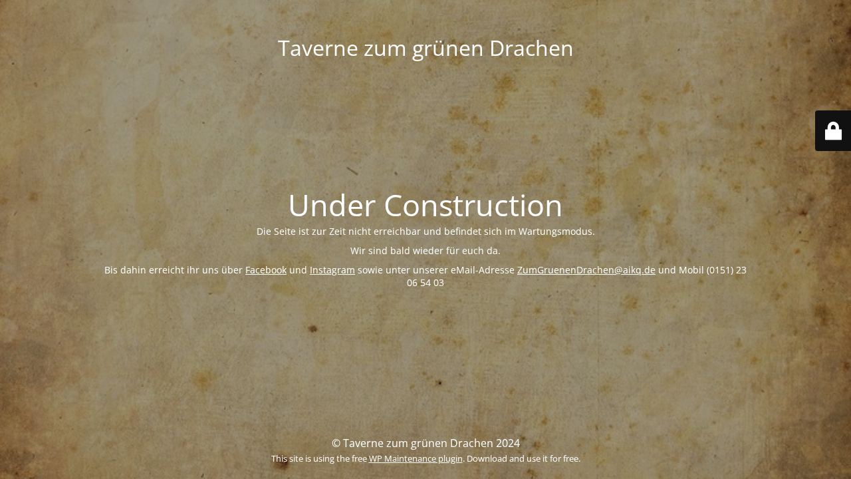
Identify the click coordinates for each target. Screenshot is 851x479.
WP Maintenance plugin (416, 458)
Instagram (332, 269)
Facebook (266, 269)
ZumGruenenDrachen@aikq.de (586, 269)
